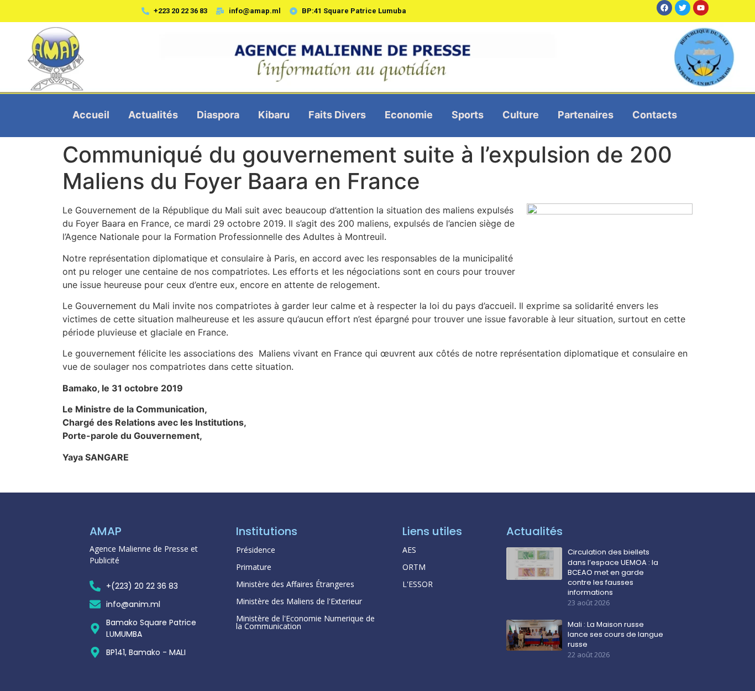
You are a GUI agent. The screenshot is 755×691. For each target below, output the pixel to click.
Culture (520, 115)
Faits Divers (337, 115)
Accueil (90, 115)
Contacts (654, 115)
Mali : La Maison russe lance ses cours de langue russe (615, 635)
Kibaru (274, 115)
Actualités (153, 115)
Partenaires (586, 115)
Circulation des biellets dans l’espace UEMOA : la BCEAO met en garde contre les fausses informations (613, 572)
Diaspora (218, 115)
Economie (409, 115)
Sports (468, 115)
